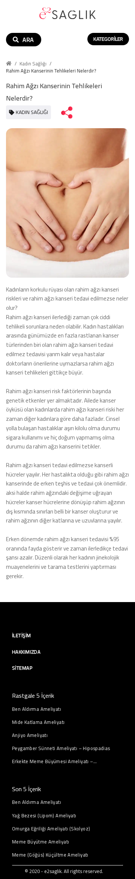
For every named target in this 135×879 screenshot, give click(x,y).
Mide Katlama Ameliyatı (38, 722)
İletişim (21, 635)
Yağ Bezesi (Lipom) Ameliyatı (44, 815)
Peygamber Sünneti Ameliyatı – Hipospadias (61, 748)
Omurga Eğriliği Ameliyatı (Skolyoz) (51, 828)
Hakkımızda (26, 651)
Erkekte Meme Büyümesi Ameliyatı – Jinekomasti (52, 761)
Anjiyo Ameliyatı (30, 735)
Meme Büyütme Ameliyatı (40, 841)
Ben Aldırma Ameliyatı (36, 709)
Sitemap (22, 667)
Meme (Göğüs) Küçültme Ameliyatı (50, 854)
